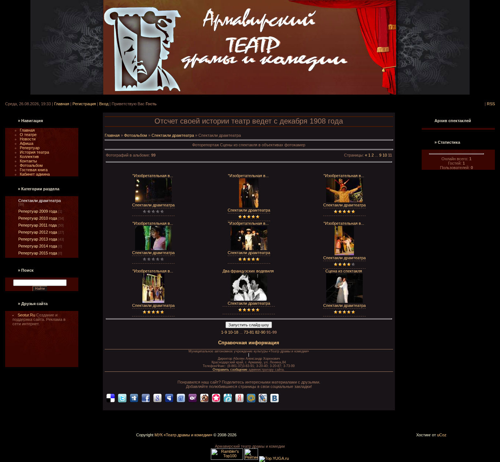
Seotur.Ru (27, 315)
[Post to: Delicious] (110, 397)
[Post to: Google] (157, 397)
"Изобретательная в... (153, 175)
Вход (103, 104)
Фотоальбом (135, 135)
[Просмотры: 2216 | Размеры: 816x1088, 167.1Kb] (153, 301)
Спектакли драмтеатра (39, 200)
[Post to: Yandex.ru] (239, 397)
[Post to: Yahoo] (192, 397)
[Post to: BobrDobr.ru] (204, 397)
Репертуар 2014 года (37, 246)
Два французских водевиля (248, 271)
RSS (491, 104)
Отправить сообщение (231, 369)
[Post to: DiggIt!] (134, 397)
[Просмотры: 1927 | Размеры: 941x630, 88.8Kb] (153, 248)
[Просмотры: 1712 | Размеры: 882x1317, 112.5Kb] (248, 206)
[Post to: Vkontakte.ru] (274, 397)
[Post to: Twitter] (122, 397)
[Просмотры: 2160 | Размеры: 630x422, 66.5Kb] (344, 201)
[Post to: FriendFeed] (181, 397)
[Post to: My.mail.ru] (251, 397)
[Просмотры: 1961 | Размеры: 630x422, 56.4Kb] (249, 248)
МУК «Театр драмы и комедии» (183, 435)
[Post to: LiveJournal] (263, 397)
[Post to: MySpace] (169, 397)
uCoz (442, 435)
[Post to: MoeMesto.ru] (228, 397)
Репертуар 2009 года (37, 211)
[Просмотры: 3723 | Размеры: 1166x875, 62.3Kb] (344, 301)
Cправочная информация (248, 342)
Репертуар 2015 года (37, 253)
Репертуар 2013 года (37, 239)
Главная (61, 104)
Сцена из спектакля (343, 271)
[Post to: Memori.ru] (216, 397)
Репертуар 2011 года (37, 225)
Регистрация (84, 104)
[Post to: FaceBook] (146, 397)
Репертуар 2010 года (37, 218)
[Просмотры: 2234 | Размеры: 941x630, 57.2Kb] (153, 201)
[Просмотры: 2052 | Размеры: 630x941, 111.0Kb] (344, 254)
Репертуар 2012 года (37, 232)
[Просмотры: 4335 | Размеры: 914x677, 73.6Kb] (249, 299)
